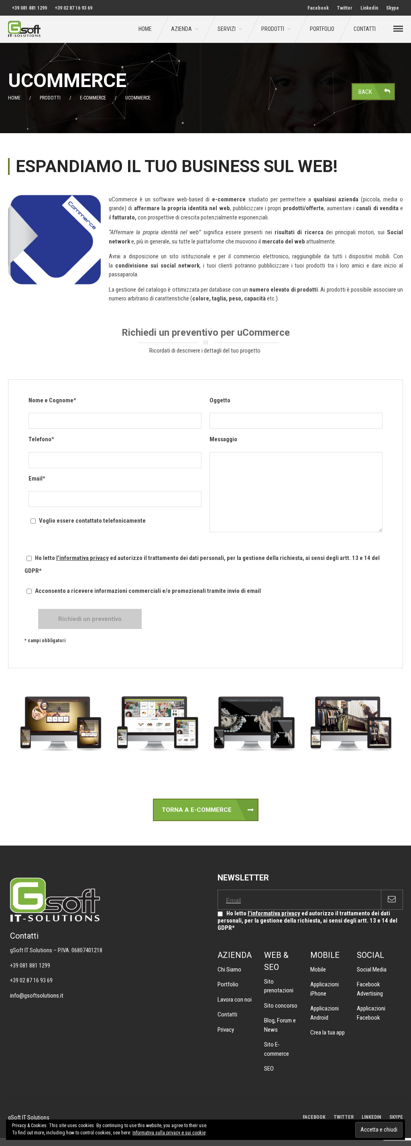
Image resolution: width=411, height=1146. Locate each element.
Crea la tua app (327, 1032)
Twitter (344, 8)
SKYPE (396, 1117)
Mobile (318, 969)
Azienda (181, 29)
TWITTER (344, 1117)
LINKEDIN (371, 1117)
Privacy (226, 1029)
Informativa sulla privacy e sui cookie (169, 1133)
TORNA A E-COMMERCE (197, 809)
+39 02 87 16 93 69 (73, 8)
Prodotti (272, 29)
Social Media (372, 969)
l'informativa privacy (82, 558)
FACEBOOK (314, 1117)
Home (145, 29)
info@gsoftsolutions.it (36, 995)
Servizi (227, 29)
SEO (269, 1068)
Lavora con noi (235, 999)
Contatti (365, 29)
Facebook (318, 8)
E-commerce (93, 98)
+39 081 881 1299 (29, 8)
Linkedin (369, 8)
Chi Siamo (229, 969)
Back (365, 91)
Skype (392, 8)
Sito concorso (280, 1005)
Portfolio (322, 29)
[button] (60, 723)
